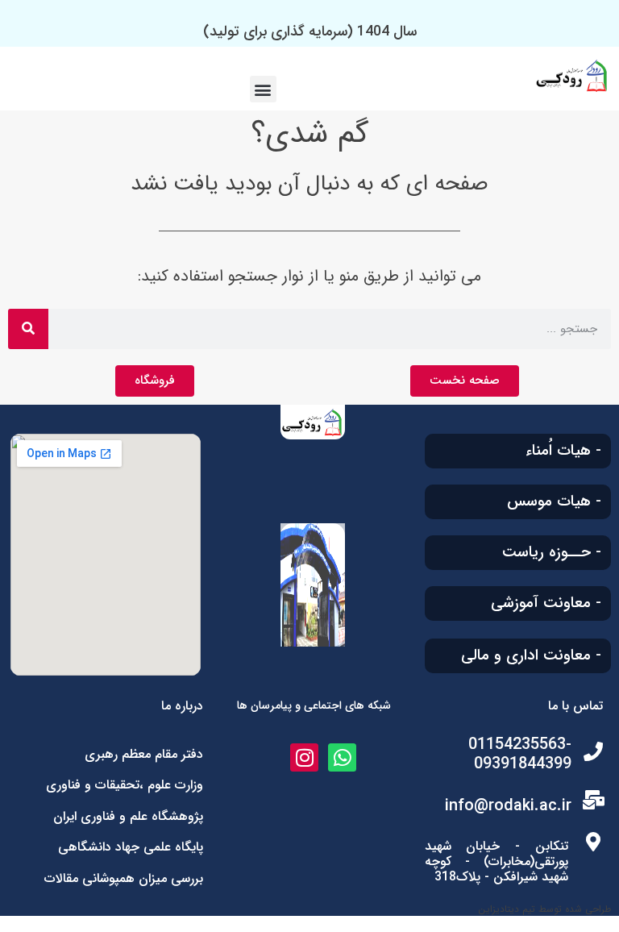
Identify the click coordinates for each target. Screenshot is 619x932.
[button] (263, 89)
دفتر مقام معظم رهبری (144, 754)
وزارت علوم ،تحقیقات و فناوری (124, 785)
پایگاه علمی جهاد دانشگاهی (130, 847)
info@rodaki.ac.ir (508, 805)
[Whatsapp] (342, 757)
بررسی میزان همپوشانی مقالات (123, 878)
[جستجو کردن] (28, 329)
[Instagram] (304, 757)
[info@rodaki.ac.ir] (593, 799)
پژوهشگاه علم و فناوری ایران (128, 816)
